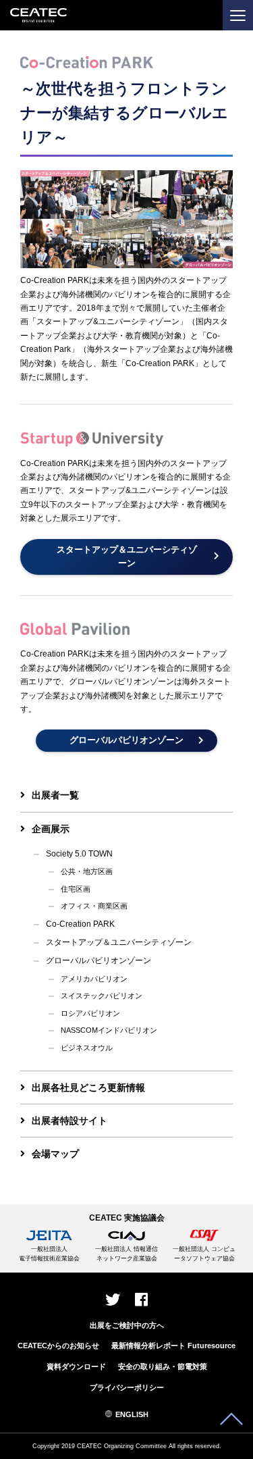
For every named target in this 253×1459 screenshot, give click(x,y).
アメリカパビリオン (94, 979)
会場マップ (55, 1153)
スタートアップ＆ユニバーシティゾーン (119, 942)
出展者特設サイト (69, 1120)
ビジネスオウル (87, 1048)
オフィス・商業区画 (94, 906)
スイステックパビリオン (101, 996)
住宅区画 (75, 889)
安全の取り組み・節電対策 (162, 1366)
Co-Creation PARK (80, 924)
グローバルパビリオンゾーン (98, 960)
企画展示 (50, 828)
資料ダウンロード (76, 1366)
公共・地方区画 (87, 871)
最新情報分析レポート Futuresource (173, 1345)
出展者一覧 (55, 795)
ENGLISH (131, 1414)
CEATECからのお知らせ (58, 1345)
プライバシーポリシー (127, 1387)
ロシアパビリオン (90, 1013)
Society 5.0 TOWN (79, 854)
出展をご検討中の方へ (127, 1325)
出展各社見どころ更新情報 (88, 1087)
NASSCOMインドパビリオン (109, 1030)
